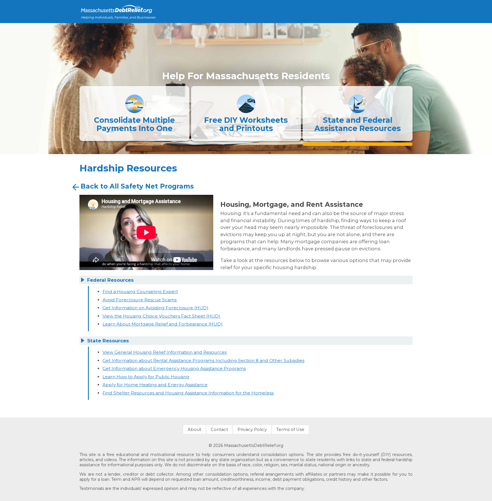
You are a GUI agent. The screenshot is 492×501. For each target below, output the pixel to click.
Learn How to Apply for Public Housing (145, 376)
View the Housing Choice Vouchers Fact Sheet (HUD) (161, 316)
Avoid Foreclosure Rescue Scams (139, 299)
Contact (219, 429)
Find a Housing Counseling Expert (140, 291)
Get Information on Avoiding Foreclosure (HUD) (155, 307)
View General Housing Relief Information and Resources (164, 352)
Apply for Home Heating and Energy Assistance (155, 384)
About (194, 429)
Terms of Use (290, 429)
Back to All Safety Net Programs (137, 186)
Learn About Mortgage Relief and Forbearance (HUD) (162, 324)
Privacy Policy (252, 429)
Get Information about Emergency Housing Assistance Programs (174, 368)
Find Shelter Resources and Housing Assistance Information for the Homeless (188, 393)
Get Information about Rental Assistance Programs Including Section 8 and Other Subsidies (203, 360)
